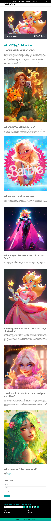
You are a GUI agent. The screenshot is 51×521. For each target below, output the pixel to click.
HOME (5, 510)
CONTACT (18, 1)
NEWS (14, 1)
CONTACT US (28, 510)
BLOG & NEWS (7, 512)
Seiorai (10, 472)
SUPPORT (23, 1)
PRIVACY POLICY (29, 512)
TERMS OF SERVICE (30, 514)
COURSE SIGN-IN (33, 1)
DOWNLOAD (28, 1)
